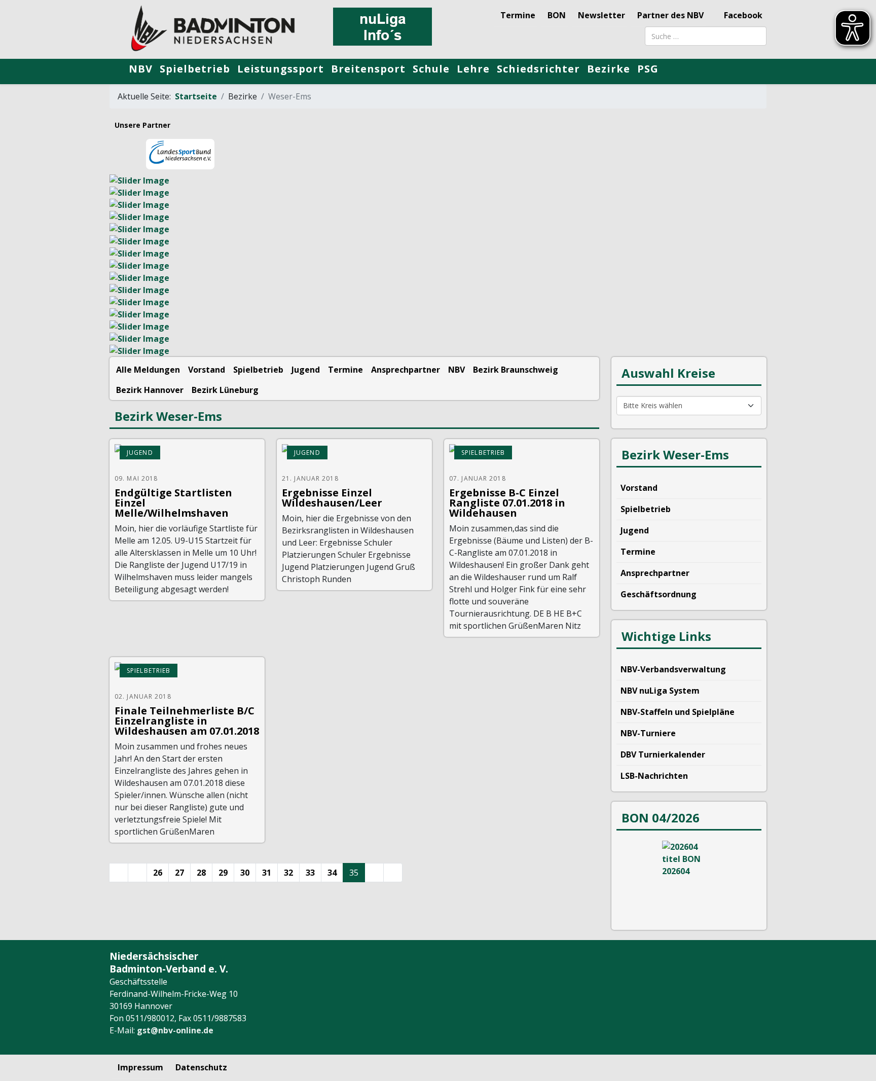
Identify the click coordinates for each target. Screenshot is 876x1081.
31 (266, 872)
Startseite (196, 96)
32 (288, 872)
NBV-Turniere (648, 733)
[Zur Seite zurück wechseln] (137, 872)
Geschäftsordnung (658, 594)
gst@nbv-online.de (175, 1030)
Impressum (140, 1067)
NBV (141, 69)
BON (557, 15)
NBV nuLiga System (660, 690)
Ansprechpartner (405, 369)
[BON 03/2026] (688, 879)
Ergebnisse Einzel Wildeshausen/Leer (332, 498)
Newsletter (601, 15)
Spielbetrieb (195, 69)
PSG (648, 69)
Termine (517, 15)
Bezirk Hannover (150, 389)
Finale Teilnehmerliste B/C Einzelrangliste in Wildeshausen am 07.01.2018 (187, 721)
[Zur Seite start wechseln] (118, 872)
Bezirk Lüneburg (225, 389)
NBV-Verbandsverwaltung (673, 669)
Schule (431, 69)
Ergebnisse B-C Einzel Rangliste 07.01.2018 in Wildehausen (507, 503)
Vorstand (206, 369)
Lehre (473, 69)
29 (223, 872)
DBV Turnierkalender (662, 754)
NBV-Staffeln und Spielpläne (677, 711)
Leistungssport (280, 69)
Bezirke (608, 69)
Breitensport (368, 69)
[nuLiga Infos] (382, 27)
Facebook (742, 15)
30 (244, 872)
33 (310, 872)
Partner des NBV (670, 15)
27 (179, 872)
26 (157, 872)
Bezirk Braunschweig (515, 369)
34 (332, 872)
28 (201, 872)
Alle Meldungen (148, 369)
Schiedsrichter (538, 69)
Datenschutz (201, 1067)
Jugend (305, 369)
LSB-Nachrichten (654, 775)
